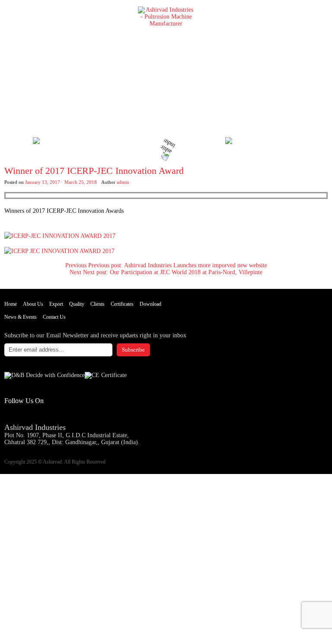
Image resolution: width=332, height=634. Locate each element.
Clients (97, 304)
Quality (76, 304)
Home (10, 304)
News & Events (20, 317)
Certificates (122, 304)
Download (150, 304)
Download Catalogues (121, 144)
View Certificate (202, 144)
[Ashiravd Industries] (8, 8)
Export (56, 304)
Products (17, 481)
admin (123, 182)
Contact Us (54, 317)
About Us (33, 304)
